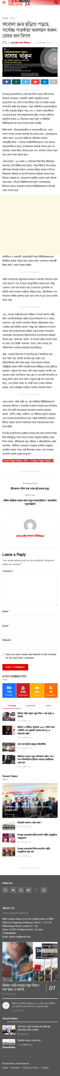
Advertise (15, 1067)
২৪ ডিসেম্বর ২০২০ (44, 43)
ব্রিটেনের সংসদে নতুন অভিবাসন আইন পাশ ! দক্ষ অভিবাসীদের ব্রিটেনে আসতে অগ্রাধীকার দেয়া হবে (36, 759)
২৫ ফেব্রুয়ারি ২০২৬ (25, 827)
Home (5, 18)
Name (6, 611)
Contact (44, 1067)
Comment (8, 571)
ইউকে (12, 18)
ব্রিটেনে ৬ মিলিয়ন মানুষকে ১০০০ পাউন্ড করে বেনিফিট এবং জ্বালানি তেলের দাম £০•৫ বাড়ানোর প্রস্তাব (36, 730)
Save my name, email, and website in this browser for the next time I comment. (31, 656)
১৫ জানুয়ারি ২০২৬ (25, 842)
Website (6, 640)
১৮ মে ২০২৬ (10, 814)
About (5, 1067)
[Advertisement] (30, 225)
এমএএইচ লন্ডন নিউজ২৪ (21, 43)
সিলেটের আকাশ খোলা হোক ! (30, 822)
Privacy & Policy (30, 1067)
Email (6, 625)
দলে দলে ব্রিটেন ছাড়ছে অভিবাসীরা (32, 744)
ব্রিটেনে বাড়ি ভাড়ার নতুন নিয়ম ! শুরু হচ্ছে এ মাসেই (21, 987)
